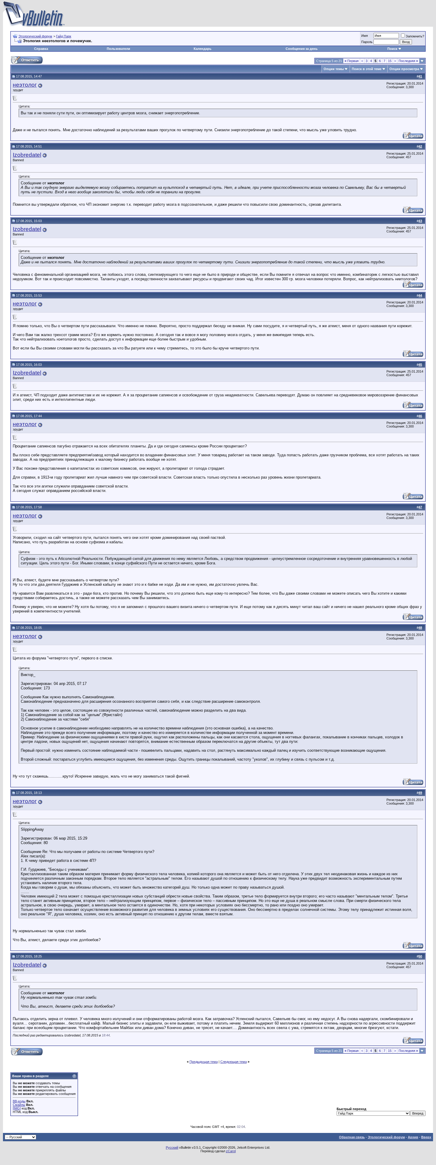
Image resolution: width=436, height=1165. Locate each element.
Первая (352, 61)
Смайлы (19, 1105)
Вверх (426, 1137)
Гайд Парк (63, 36)
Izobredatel (27, 155)
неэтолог (25, 85)
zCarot (231, 1151)
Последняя (408, 61)
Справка (41, 48)
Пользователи (118, 48)
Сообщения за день (302, 48)
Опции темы (334, 69)
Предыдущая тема (204, 1061)
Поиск (392, 48)
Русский (172, 1147)
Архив (413, 1137)
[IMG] (17, 1108)
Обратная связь (352, 1137)
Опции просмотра (404, 69)
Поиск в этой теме (366, 69)
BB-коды (19, 1101)
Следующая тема (233, 1061)
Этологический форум (35, 36)
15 (390, 61)
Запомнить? (415, 36)
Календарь (202, 48)
